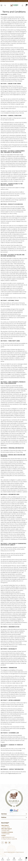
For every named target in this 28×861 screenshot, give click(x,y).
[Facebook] (2, 842)
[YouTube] (9, 842)
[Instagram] (6, 842)
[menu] (1, 5)
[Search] (5, 5)
